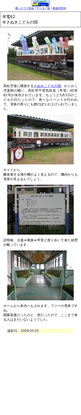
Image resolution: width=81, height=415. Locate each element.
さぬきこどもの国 (47, 86)
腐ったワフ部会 (24, 8)
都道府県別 (59, 8)
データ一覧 (43, 8)
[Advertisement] (40, 373)
